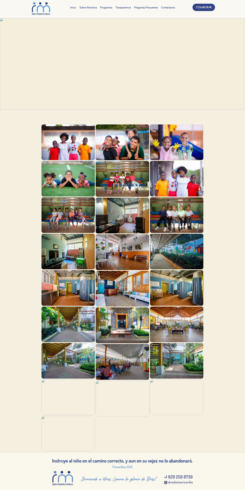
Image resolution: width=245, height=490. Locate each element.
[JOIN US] (178, 476)
